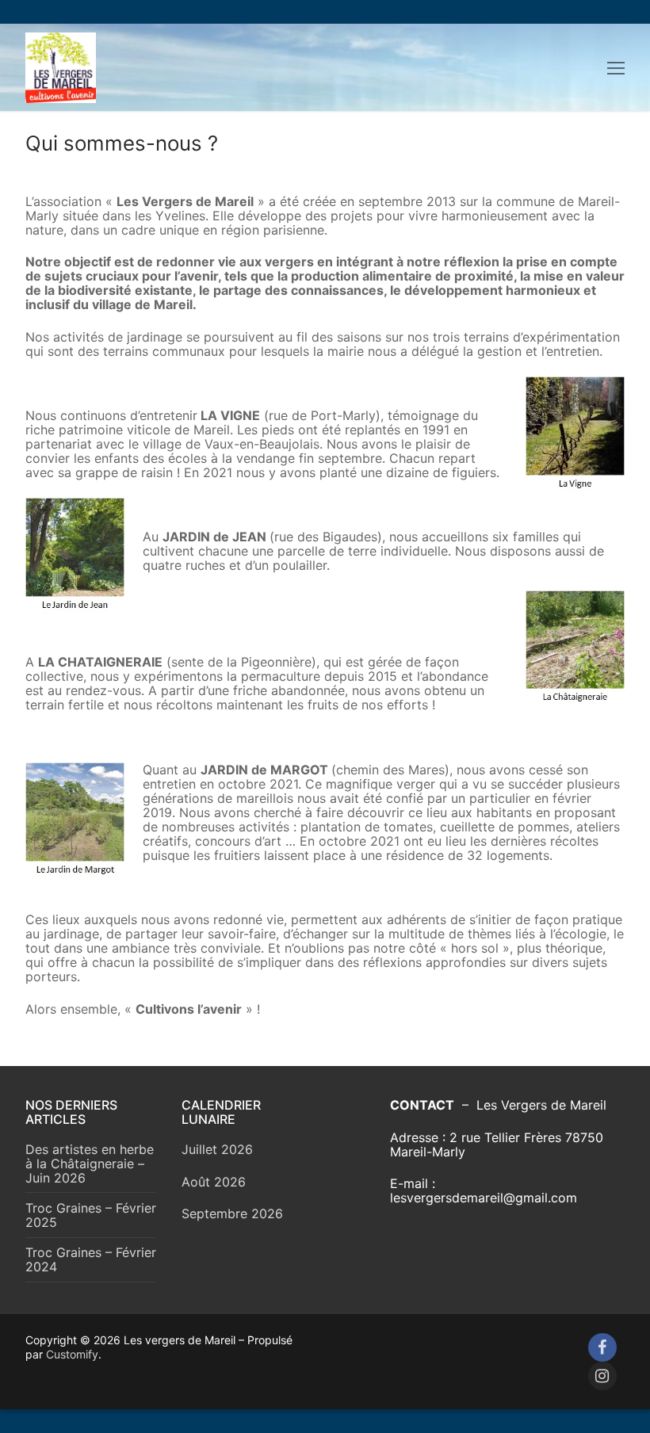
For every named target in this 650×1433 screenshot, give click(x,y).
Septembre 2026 (232, 1213)
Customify (72, 1354)
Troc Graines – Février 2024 (90, 1259)
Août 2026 (214, 1182)
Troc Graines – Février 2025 (90, 1215)
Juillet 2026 (217, 1149)
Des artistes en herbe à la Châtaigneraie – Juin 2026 (89, 1164)
